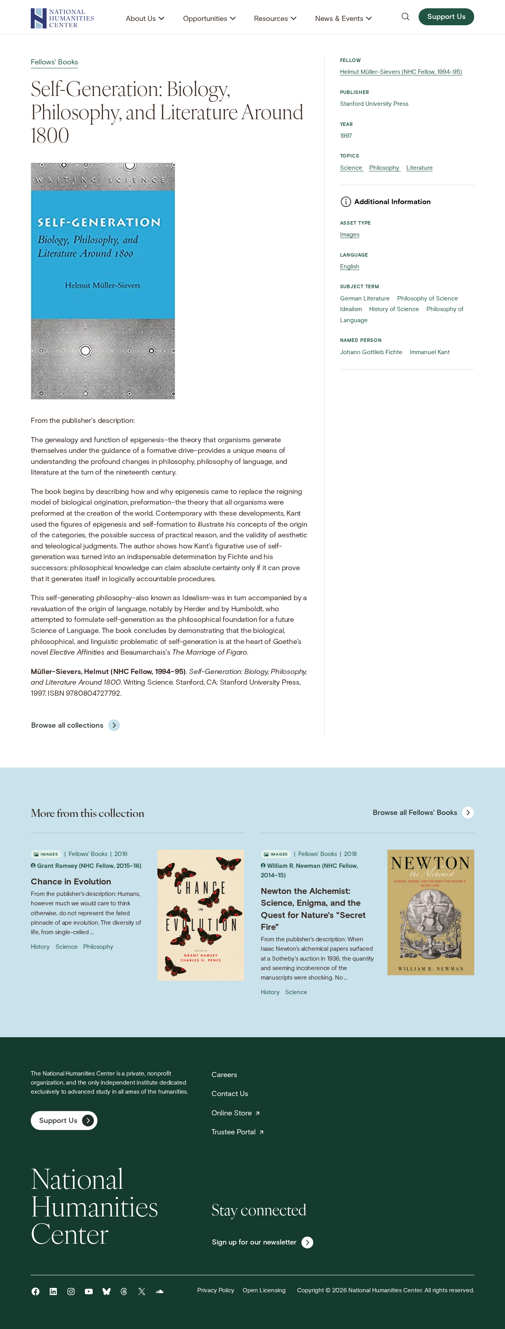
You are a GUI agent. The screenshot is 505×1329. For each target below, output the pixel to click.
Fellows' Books (54, 62)
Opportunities (205, 19)
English (349, 267)
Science (352, 168)
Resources (271, 19)
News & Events (339, 19)
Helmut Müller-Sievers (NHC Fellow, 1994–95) (401, 72)
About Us (141, 19)
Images (349, 235)
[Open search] (405, 16)
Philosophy (385, 168)
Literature (419, 168)
